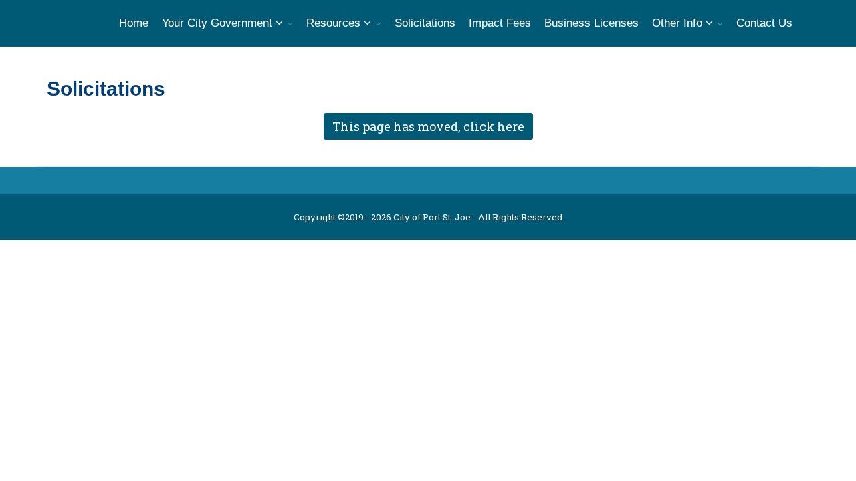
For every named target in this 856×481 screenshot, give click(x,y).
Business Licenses (591, 23)
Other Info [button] (679, 23)
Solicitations (425, 23)
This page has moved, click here (428, 126)
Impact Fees (500, 23)
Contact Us (764, 23)
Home (133, 23)
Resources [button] (335, 23)
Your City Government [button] (219, 23)
